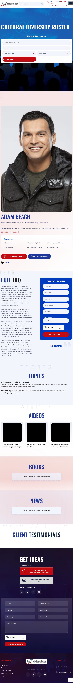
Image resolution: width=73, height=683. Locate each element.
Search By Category (7, 673)
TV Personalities (53, 248)
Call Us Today (58, 2)
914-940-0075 (39, 570)
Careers (3, 668)
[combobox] (36, 48)
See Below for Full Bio (9, 232)
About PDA (4, 665)
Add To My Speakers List (15, 256)
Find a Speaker (8, 59)
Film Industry (9, 248)
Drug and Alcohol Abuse (55, 243)
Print (7, 262)
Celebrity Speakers (10, 243)
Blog (2, 676)
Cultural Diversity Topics (34, 243)
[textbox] (36, 48)
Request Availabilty (40, 256)
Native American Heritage (34, 248)
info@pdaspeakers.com (39, 579)
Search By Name (6, 671)
